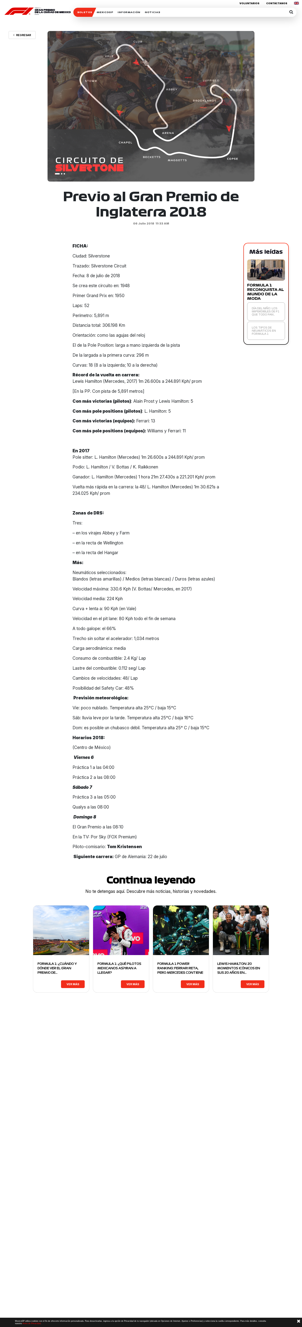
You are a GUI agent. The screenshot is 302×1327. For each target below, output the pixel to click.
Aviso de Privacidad (32, 1323)
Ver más (73, 984)
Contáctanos (276, 3)
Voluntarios (249, 3)
